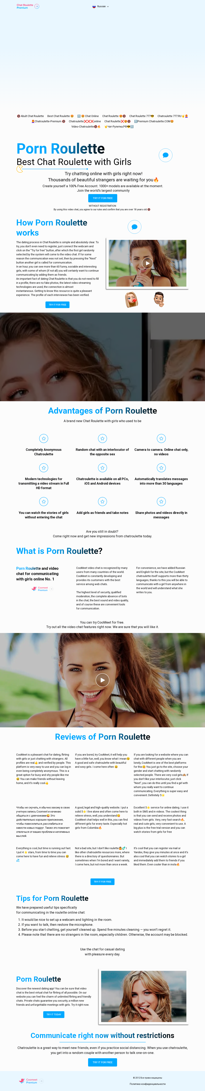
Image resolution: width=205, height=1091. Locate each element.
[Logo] (28, 6)
